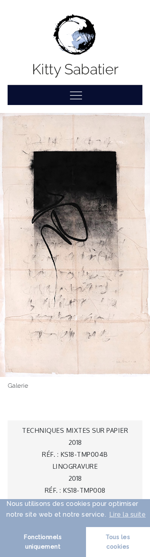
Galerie (18, 385)
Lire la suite (127, 514)
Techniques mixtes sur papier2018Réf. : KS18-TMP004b (75, 442)
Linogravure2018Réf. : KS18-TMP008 (75, 478)
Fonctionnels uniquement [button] (43, 541)
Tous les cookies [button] (118, 541)
